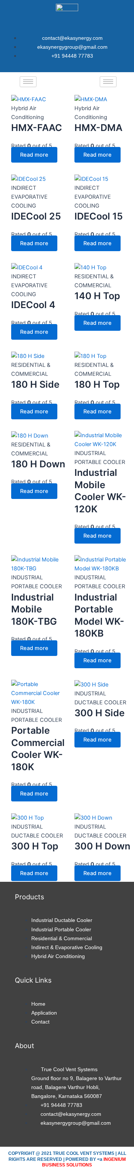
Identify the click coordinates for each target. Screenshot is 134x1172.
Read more (34, 154)
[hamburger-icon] (28, 81)
